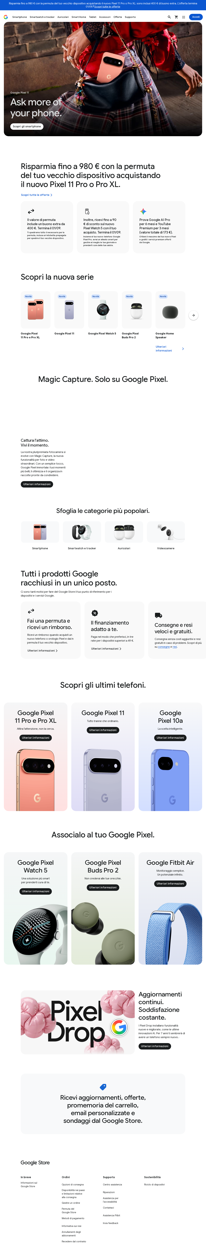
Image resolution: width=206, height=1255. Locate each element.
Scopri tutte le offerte (107, 6)
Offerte (117, 17)
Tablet (92, 17)
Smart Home (79, 17)
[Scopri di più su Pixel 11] (69, 322)
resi (175, 646)
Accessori (105, 17)
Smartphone (19, 17)
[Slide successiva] (193, 315)
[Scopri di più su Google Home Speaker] (170, 322)
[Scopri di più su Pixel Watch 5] (103, 322)
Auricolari (63, 17)
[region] (103, 322)
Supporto (130, 17)
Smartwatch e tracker (42, 17)
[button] (169, 17)
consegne (164, 646)
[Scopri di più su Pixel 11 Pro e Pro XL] (36, 322)
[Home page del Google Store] (5, 17)
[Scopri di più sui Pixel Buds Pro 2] (137, 322)
